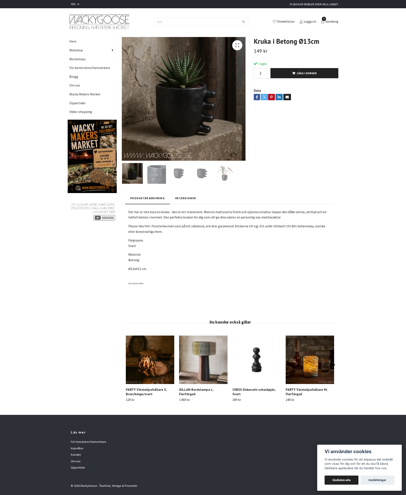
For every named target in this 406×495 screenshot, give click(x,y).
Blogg (73, 76)
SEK (73, 4)
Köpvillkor (77, 448)
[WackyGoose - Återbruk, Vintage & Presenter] (99, 21)
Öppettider (77, 103)
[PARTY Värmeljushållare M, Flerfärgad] (310, 360)
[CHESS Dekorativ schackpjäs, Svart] (256, 360)
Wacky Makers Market (84, 94)
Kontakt (76, 455)
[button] (332, 364)
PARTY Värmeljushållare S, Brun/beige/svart (146, 391)
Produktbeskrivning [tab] (147, 198)
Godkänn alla (341, 480)
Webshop (76, 50)
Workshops (77, 59)
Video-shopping (80, 112)
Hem (72, 41)
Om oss (74, 85)
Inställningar (377, 480)
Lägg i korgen (307, 73)
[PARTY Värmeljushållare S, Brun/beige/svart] (150, 360)
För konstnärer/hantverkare (89, 68)
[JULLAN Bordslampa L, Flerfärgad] (203, 360)
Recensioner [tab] (185, 198)
